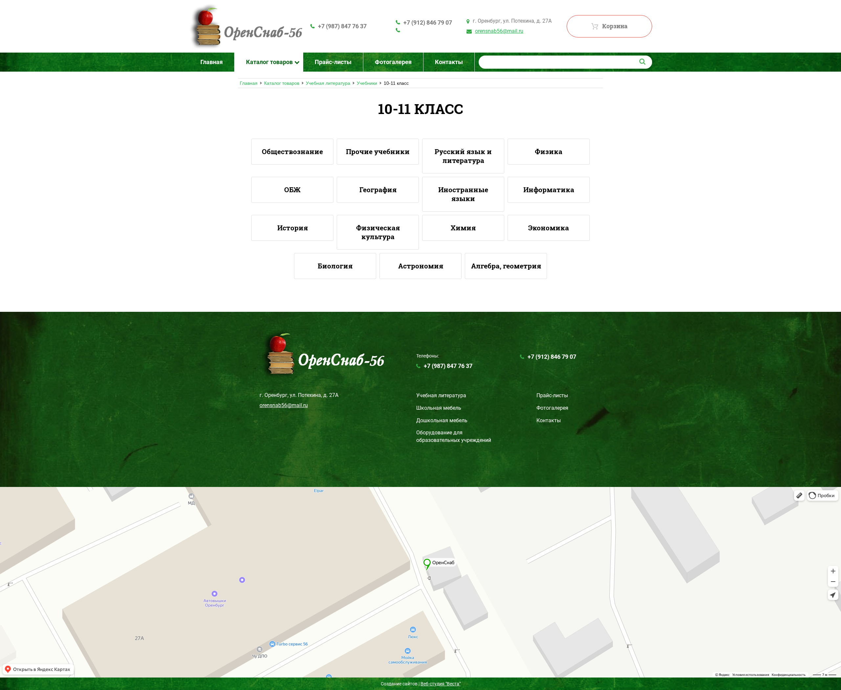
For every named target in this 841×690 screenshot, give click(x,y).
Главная (249, 83)
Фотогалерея (552, 408)
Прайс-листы (552, 395)
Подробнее (292, 151)
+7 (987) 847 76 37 (342, 26)
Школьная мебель (438, 408)
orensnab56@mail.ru (499, 31)
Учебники (367, 83)
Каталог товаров (281, 83)
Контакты (548, 420)
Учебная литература (328, 83)
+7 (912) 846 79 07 (427, 22)
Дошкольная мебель (441, 420)
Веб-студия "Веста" (440, 683)
